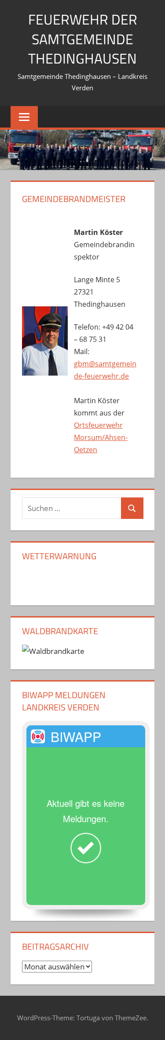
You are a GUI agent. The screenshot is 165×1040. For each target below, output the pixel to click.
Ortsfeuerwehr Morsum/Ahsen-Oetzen (101, 437)
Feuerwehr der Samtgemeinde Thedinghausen (82, 39)
